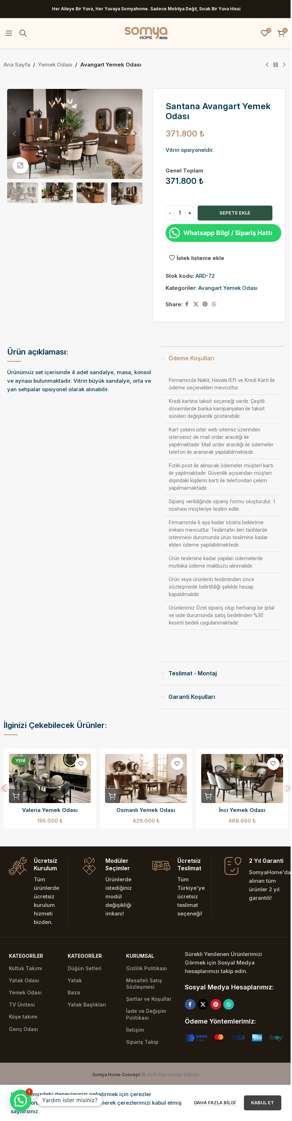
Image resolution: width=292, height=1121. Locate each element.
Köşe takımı (23, 1017)
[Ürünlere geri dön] (275, 65)
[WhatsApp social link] (214, 304)
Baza (74, 992)
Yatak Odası (24, 980)
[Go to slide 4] (78, 172)
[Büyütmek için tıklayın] (20, 166)
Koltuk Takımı (25, 968)
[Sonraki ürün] (284, 65)
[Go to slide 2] (64, 172)
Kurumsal (140, 956)
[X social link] (195, 304)
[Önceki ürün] (267, 65)
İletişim (135, 1030)
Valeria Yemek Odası (50, 810)
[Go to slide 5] (85, 172)
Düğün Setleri (84, 968)
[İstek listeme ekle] (81, 764)
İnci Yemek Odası (242, 810)
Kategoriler (26, 956)
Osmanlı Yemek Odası (145, 810)
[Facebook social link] (187, 304)
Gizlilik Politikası (146, 968)
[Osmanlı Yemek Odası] (146, 778)
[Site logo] (146, 32)
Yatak (75, 980)
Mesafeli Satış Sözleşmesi (144, 983)
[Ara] (23, 33)
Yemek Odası (55, 64)
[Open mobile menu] (9, 33)
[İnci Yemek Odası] (242, 778)
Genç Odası (23, 1029)
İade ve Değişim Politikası (146, 1014)
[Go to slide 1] (57, 172)
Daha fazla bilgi (215, 1102)
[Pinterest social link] (205, 304)
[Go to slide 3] (71, 172)
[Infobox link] (38, 892)
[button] (14, 134)
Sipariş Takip (142, 1042)
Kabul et (262, 1102)
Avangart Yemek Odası (110, 64)
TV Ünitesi (22, 1005)
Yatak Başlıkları (87, 1005)
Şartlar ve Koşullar (148, 999)
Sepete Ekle (234, 213)
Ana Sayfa (17, 64)
